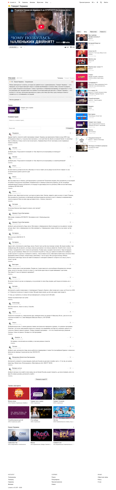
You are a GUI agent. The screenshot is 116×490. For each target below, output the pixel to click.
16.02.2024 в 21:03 (16, 234)
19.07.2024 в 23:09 (16, 206)
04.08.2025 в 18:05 (16, 149)
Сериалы (25, 2)
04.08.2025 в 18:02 (16, 158)
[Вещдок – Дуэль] (92, 108)
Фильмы (32, 2)
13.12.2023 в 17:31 (16, 279)
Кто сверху (92, 90)
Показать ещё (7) (41, 379)
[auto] (97, 2)
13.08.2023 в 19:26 (16, 359)
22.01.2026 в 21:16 (16, 134)
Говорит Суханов (58, 401)
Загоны (55, 420)
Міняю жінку (12, 401)
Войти (106, 2)
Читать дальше (14, 99)
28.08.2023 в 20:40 (16, 324)
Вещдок (90, 106)
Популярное (55, 479)
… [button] (50, 2)
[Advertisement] (41, 63)
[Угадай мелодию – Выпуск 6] (92, 101)
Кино (78, 31)
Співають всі (57, 442)
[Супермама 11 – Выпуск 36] (92, 85)
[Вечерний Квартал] (92, 45)
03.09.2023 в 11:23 (16, 313)
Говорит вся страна (27, 107)
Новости (103, 31)
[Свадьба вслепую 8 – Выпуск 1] (92, 140)
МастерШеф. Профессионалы (93, 36)
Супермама (92, 82)
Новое (54, 484)
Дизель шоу (92, 59)
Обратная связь (103, 477)
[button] (74, 385)
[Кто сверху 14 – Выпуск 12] (92, 93)
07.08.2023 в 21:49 (16, 369)
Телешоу (60, 78)
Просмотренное (84, 2)
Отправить (69, 128)
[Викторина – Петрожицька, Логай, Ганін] (92, 116)
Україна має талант (94, 67)
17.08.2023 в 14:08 (16, 348)
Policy (99, 479)
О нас (99, 482)
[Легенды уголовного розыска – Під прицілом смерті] (92, 148)
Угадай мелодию (93, 98)
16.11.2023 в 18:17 (16, 288)
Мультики (40, 2)
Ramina (90, 130)
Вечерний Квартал (94, 43)
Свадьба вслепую (94, 138)
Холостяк (91, 51)
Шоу (46, 2)
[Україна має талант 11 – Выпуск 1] (92, 69)
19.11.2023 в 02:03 (19, 339)
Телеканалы (12, 477)
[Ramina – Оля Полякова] (92, 132)
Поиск (54, 477)
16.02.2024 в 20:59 (16, 243)
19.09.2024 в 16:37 (16, 193)
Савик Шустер (12, 442)
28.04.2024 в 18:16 (16, 224)
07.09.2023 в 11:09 (16, 304)
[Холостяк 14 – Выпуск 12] (92, 53)
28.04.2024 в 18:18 (16, 215)
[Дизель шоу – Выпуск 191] (92, 61)
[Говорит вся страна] (41, 110)
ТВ (19, 2)
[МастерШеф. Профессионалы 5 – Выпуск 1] (92, 37)
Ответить (10, 144)
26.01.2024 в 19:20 (16, 266)
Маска (33, 442)
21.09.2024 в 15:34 (16, 178)
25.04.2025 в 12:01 (16, 167)
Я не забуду (34, 420)
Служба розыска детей (15, 420)
